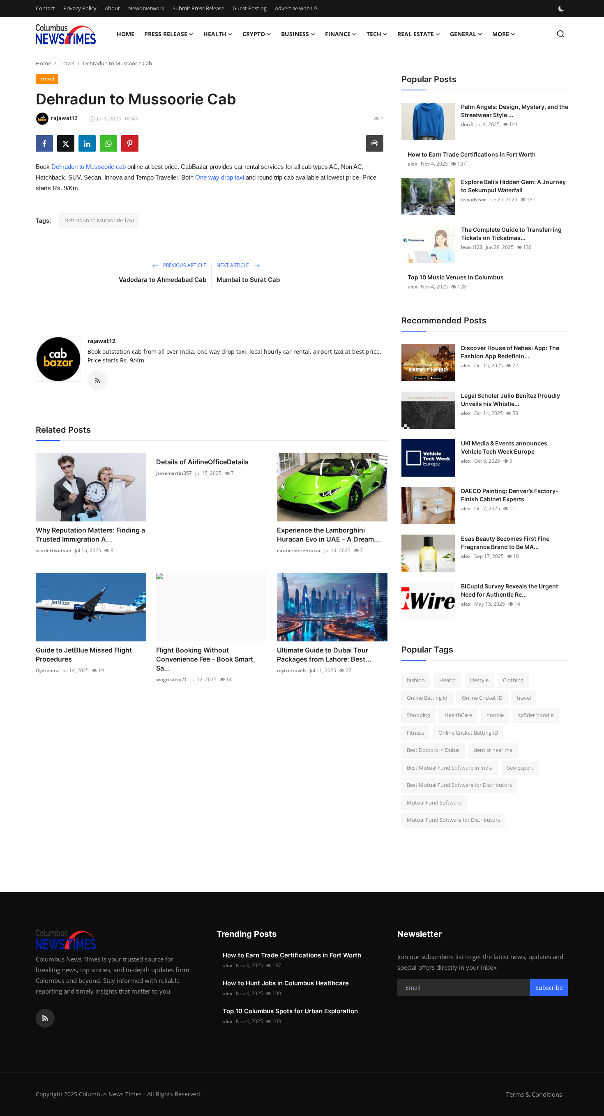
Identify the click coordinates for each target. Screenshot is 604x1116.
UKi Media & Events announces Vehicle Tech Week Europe (504, 447)
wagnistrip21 (171, 679)
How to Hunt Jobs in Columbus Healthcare (286, 983)
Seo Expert (520, 767)
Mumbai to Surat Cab (248, 280)
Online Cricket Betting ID (468, 732)
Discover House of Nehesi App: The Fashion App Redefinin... (510, 352)
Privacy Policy (80, 8)
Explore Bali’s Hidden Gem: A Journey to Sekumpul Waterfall (513, 186)
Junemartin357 (174, 473)
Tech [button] (374, 34)
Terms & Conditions (534, 1094)
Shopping (418, 715)
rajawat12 (101, 341)
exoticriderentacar (299, 550)
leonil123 (471, 247)
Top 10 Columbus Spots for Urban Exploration (290, 1011)
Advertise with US (296, 8)
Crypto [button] (253, 34)
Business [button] (295, 34)
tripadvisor (473, 199)
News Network (146, 8)
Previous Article (184, 265)
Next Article (233, 265)
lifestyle (479, 680)
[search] (560, 34)
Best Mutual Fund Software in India (450, 767)
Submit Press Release (198, 8)
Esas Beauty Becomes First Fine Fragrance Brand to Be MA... (505, 542)
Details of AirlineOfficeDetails (202, 462)
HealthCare (458, 715)
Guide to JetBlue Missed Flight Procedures (84, 654)
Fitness (415, 732)
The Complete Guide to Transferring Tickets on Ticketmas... (511, 233)
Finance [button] (337, 34)
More (500, 34)
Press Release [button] (165, 34)
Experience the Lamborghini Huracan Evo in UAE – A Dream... (328, 534)
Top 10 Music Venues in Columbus (456, 277)
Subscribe (549, 987)
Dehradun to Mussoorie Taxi (99, 220)
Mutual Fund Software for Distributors (453, 819)
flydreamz (47, 670)
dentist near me (493, 750)
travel (524, 697)
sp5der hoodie (535, 715)
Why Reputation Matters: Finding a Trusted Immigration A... (90, 534)
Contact (45, 8)
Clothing (513, 680)
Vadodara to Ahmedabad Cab (162, 280)
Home (125, 34)
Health (447, 680)
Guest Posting (250, 8)
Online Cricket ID (482, 697)
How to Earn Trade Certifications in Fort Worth (472, 154)
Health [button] (214, 34)
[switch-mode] (562, 9)
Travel (67, 63)
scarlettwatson (53, 550)
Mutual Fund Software (434, 802)
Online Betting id (427, 697)
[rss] (45, 1018)
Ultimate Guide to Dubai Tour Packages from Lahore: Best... (324, 654)
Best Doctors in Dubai (433, 750)
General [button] (463, 34)
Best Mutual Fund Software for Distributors (459, 785)
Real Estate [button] (415, 34)
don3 (467, 124)
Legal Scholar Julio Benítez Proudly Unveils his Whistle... (510, 399)
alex (412, 163)
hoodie (495, 715)
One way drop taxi (219, 177)
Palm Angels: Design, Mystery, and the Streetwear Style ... (514, 110)
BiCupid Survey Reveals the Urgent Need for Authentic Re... (509, 590)
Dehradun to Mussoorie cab (88, 166)
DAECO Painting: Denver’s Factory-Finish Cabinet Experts (509, 495)
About (112, 8)
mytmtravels (292, 670)
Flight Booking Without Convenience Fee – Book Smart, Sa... (205, 659)
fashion (416, 680)
